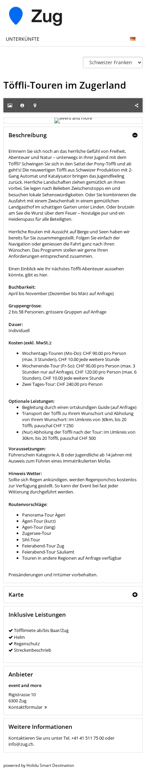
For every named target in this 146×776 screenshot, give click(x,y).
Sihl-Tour (31, 540)
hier (43, 275)
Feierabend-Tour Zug (43, 546)
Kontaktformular (25, 707)
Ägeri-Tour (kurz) (39, 521)
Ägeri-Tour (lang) (38, 527)
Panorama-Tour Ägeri (43, 515)
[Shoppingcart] (140, 36)
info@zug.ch (20, 744)
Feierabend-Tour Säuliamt (48, 552)
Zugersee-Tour (36, 533)
